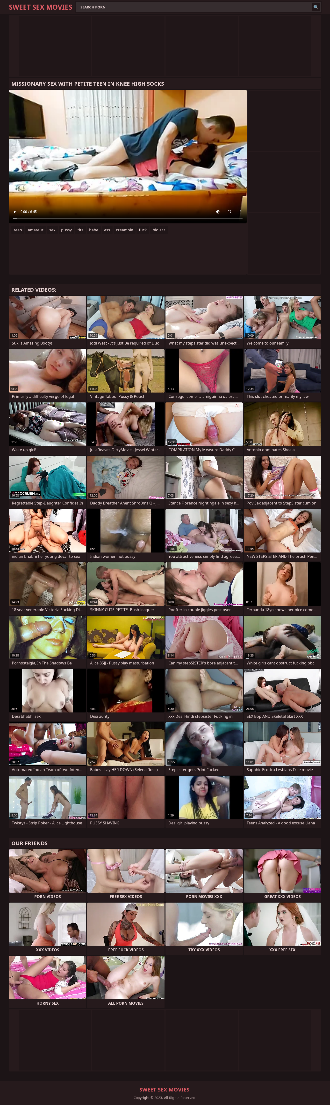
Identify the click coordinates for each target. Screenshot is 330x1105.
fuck (143, 230)
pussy (66, 230)
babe (93, 230)
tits (80, 230)
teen (18, 230)
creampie (124, 230)
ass (107, 230)
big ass (159, 230)
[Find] (316, 7)
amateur (35, 230)
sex (52, 230)
